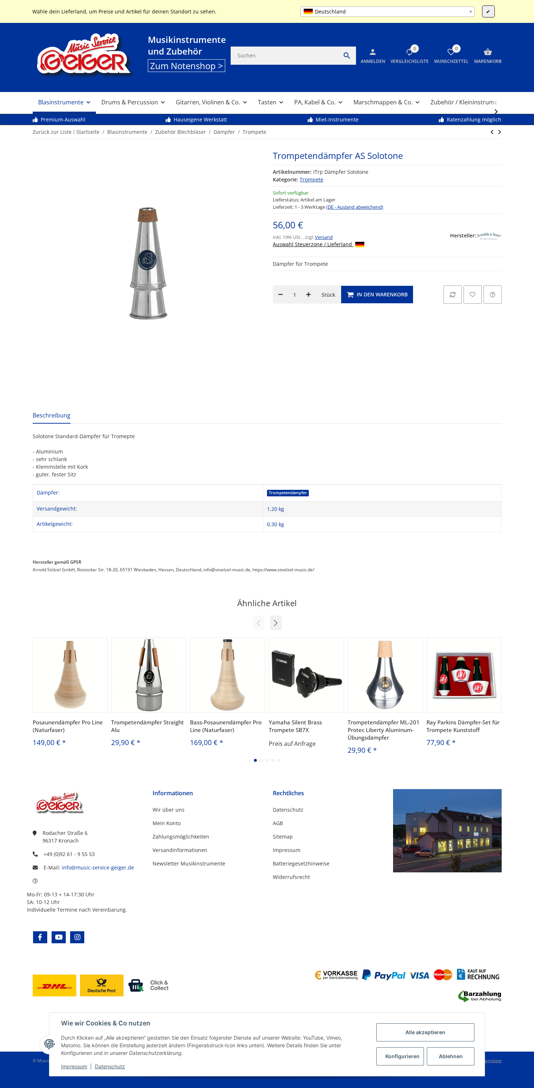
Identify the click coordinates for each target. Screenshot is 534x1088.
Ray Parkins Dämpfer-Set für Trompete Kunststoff (462, 726)
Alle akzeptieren (425, 1032)
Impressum (74, 1066)
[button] (407, 55)
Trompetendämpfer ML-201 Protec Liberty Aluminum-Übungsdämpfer (384, 730)
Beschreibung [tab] (51, 415)
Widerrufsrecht (291, 876)
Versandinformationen (180, 850)
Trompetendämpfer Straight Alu (147, 726)
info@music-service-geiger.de (98, 867)
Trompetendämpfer (288, 492)
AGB (278, 823)
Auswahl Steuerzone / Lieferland (313, 244)
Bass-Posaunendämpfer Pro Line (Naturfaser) (226, 726)
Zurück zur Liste (52, 131)
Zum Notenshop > (186, 66)
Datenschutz (110, 1066)
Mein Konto (167, 823)
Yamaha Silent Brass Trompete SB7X (295, 726)
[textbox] (387, 11)
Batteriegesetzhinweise (301, 863)
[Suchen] (347, 56)
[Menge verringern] (280, 294)
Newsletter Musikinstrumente (189, 863)
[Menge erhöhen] (308, 294)
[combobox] (387, 12)
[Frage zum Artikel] (493, 294)
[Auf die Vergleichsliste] (453, 294)
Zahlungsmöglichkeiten (181, 836)
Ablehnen (451, 1056)
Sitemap (283, 836)
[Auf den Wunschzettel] (473, 294)
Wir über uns (169, 809)
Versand (324, 237)
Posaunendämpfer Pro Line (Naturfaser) (68, 726)
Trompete (311, 179)
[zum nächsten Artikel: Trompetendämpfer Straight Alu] (492, 132)
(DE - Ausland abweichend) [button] (354, 207)
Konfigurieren (402, 1056)
